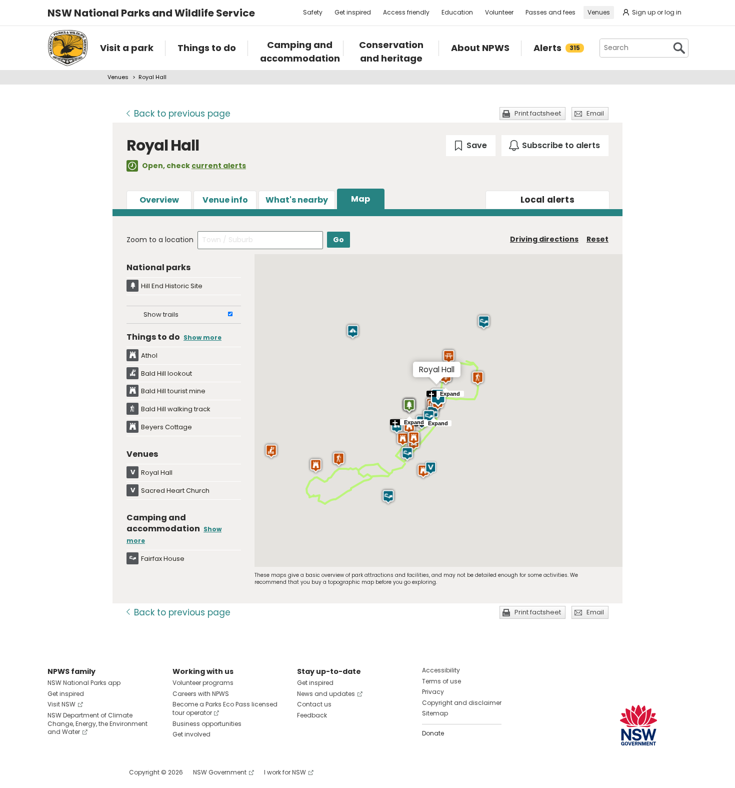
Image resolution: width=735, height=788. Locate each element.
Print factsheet (537, 113)
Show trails (161, 314)
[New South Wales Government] (638, 725)
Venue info (225, 200)
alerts (547, 200)
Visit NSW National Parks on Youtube (99, 772)
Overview (159, 200)
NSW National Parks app (84, 682)
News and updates (326, 693)
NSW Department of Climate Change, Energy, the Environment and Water (98, 723)
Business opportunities (207, 723)
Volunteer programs (203, 682)
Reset (597, 239)
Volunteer (499, 12)
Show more (203, 337)
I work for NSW (285, 772)
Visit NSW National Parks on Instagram (78, 772)
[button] (402, 439)
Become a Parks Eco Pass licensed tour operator (225, 708)
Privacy (433, 691)
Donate (433, 733)
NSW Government (219, 772)
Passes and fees (551, 12)
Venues (599, 12)
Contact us (314, 704)
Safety (312, 12)
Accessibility (441, 670)
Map (360, 199)
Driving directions (544, 239)
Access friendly (406, 12)
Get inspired (352, 12)
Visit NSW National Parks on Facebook (57, 772)
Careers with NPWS (200, 693)
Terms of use (441, 681)
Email (595, 113)
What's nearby (297, 200)
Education (457, 12)
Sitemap (435, 713)
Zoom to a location (160, 240)
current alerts (219, 166)
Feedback (312, 715)
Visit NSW (62, 704)
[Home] (68, 48)
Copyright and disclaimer (462, 702)
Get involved (191, 734)
